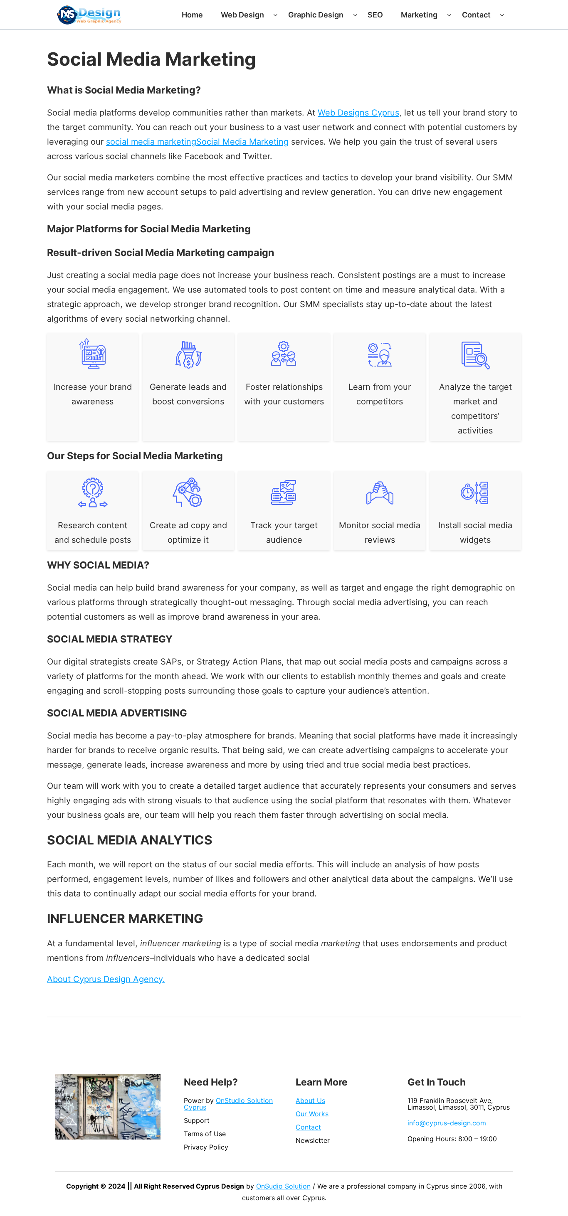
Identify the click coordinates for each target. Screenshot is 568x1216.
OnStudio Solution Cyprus (228, 1103)
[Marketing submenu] (449, 14)
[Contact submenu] (502, 14)
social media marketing (151, 142)
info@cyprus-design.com (446, 1123)
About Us (310, 1100)
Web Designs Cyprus (358, 113)
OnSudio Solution (283, 1186)
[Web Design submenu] (275, 14)
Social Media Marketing (242, 142)
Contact (308, 1127)
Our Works (312, 1114)
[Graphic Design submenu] (355, 14)
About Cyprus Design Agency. (106, 979)
